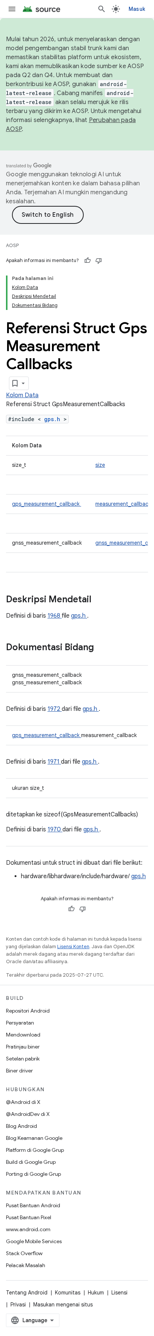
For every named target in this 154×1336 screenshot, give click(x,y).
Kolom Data (22, 395)
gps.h (54, 419)
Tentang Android (26, 1293)
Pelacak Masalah (25, 1265)
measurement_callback (123, 503)
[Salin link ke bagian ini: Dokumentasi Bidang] (103, 647)
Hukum (96, 1293)
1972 (54, 709)
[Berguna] (87, 260)
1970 (54, 829)
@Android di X (23, 1102)
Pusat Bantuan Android (33, 1205)
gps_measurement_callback (46, 503)
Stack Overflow (24, 1253)
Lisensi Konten (73, 946)
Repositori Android (28, 1010)
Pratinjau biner (23, 1046)
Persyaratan (20, 1022)
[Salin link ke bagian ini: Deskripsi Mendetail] (100, 600)
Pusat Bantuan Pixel (28, 1217)
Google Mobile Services (34, 1241)
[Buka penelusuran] (101, 8)
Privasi (18, 1305)
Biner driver (19, 1070)
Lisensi (119, 1293)
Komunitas (67, 1293)
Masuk (137, 9)
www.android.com (28, 1229)
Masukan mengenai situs (63, 1305)
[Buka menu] (11, 9)
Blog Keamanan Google (34, 1138)
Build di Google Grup (31, 1162)
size (100, 465)
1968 (54, 616)
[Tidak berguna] (98, 260)
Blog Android (21, 1126)
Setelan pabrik (23, 1058)
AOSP (12, 245)
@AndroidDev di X (28, 1114)
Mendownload (23, 1034)
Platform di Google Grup (35, 1150)
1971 (54, 762)
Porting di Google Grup (33, 1174)
